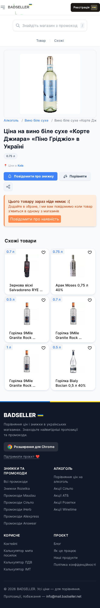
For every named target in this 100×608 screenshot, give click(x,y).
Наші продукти (65, 558)
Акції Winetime (65, 509)
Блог (57, 544)
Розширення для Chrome (34, 447)
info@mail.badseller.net (63, 596)
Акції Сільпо (63, 488)
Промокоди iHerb (17, 509)
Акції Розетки (64, 502)
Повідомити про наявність (34, 219)
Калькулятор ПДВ (18, 562)
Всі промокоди (15, 481)
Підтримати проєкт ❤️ (22, 456)
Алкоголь (13, 120)
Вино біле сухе (39, 120)
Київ (20, 165)
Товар (41, 40)
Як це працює (65, 551)
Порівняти (78, 176)
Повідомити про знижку (34, 176)
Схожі (59, 40)
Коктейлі (10, 544)
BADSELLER (20, 415)
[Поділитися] (8, 186)
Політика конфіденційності (75, 564)
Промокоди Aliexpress (21, 516)
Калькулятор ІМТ (17, 569)
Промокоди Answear (20, 523)
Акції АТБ (61, 495)
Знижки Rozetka (17, 488)
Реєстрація (84, 7)
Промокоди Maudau (20, 495)
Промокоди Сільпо (19, 502)
